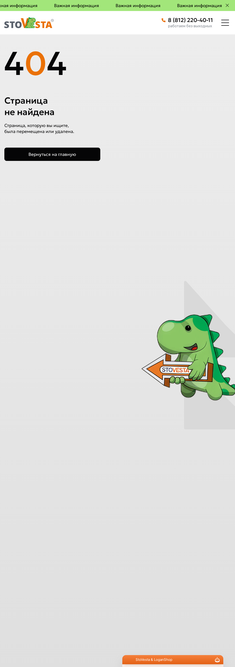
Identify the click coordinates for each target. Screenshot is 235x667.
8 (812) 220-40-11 (190, 20)
